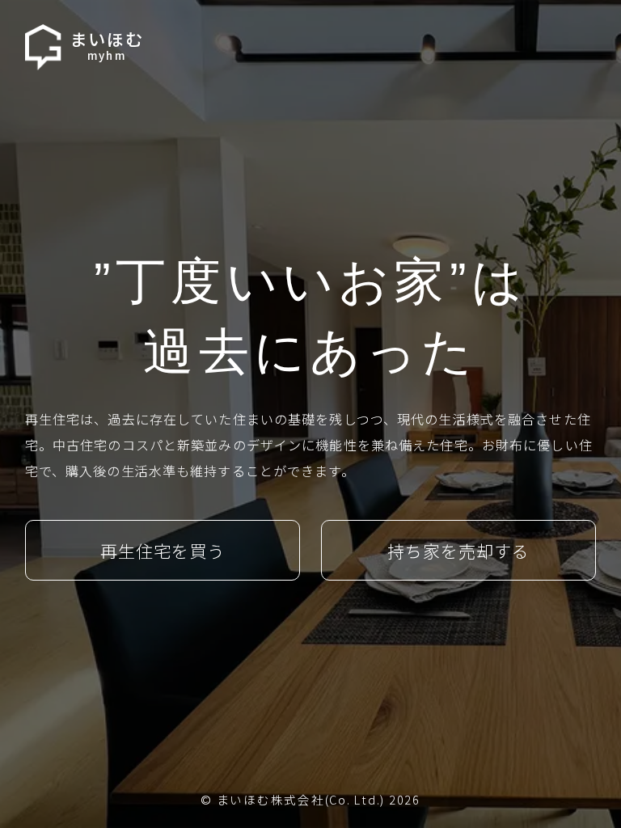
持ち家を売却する (458, 551)
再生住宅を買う (162, 551)
